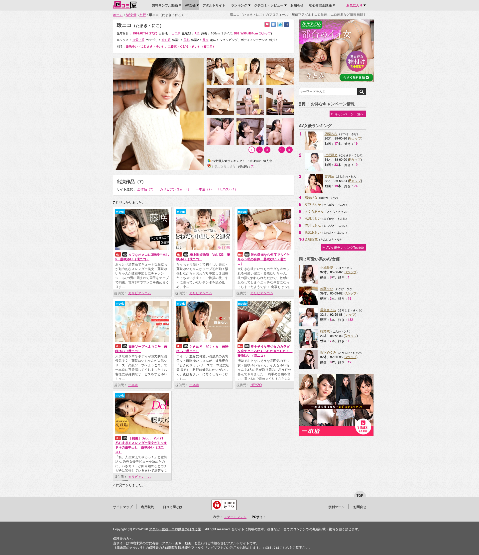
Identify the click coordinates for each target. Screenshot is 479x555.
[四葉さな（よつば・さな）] (314, 148)
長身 (206, 39)
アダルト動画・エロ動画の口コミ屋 (175, 529)
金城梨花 (311, 239)
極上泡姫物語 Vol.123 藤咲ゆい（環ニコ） (203, 256)
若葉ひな (326, 288)
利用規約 (147, 506)
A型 (197, 33)
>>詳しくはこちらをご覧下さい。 (287, 547)
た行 (142, 14)
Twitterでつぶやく (280, 24)
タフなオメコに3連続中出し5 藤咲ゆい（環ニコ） (142, 256)
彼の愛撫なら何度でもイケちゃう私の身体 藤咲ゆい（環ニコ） (264, 259)
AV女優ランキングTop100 (345, 247)
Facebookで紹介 (286, 24)
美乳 (187, 39)
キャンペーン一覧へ (349, 114)
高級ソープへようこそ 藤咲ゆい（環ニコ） (141, 348)
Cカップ (351, 272)
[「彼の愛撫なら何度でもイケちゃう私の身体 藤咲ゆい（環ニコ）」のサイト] (264, 249)
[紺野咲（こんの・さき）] (308, 346)
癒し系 (166, 39)
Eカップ (355, 180)
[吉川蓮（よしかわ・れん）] (314, 191)
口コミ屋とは (172, 506)
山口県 (175, 33)
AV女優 (131, 14)
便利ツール (336, 506)
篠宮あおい (313, 232)
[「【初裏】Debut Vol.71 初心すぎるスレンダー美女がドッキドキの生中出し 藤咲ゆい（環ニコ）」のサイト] (142, 432)
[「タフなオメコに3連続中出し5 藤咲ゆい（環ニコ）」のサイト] (142, 249)
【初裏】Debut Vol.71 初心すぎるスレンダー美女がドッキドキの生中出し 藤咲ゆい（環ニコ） (141, 445)
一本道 (133, 384)
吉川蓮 (329, 176)
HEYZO (256, 384)
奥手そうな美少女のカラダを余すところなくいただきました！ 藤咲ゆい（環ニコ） (265, 351)
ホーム (118, 14)
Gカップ (355, 138)
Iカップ (350, 314)
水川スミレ (313, 218)
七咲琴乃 (331, 154)
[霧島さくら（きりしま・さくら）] (308, 325)
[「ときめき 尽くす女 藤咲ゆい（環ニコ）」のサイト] (203, 340)
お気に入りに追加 (267, 24)
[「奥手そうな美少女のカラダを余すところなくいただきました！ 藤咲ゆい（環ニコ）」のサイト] (264, 340)
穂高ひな (311, 197)
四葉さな (331, 133)
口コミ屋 (124, 4)
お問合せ (359, 506)
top (360, 495)
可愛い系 (138, 39)
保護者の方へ (122, 538)
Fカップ (355, 159)
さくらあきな (314, 211)
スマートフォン (235, 516)
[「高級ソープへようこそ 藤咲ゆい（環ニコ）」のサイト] (142, 340)
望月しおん (313, 225)
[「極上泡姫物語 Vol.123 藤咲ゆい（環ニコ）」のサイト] (203, 249)
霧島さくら (328, 309)
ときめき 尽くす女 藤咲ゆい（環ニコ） (202, 348)
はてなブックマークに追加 (273, 24)
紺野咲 (325, 331)
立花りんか (313, 204)
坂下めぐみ (328, 352)
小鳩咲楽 (326, 267)
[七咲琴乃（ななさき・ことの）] (314, 170)
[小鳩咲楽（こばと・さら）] (308, 282)
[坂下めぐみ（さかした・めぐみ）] (308, 367)
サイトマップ (122, 506)
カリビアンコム (139, 292)
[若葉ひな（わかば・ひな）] (308, 303)
